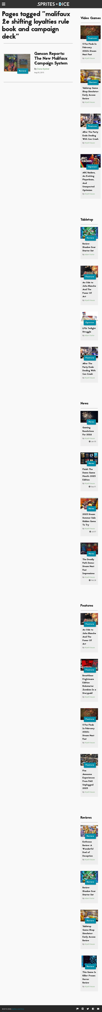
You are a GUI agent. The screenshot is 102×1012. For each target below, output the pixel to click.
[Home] (54, 4)
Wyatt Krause (90, 58)
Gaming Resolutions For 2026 (88, 431)
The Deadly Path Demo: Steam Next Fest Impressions (88, 566)
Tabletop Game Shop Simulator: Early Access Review (88, 933)
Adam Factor (89, 254)
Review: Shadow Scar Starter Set (89, 247)
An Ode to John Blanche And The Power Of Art (89, 289)
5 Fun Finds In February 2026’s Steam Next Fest (88, 732)
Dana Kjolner (43, 69)
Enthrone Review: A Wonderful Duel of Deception (87, 849)
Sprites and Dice (18, 1009)
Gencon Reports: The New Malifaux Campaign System (51, 59)
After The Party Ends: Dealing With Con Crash (90, 136)
